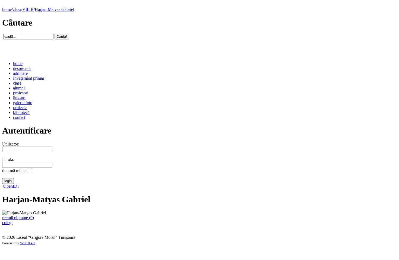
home (7, 9)
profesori (20, 93)
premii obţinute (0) (18, 217)
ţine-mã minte (14, 170)
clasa (17, 9)
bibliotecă (21, 112)
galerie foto (22, 102)
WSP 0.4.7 (27, 243)
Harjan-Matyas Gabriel (54, 9)
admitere (20, 73)
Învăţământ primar (28, 78)
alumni (19, 88)
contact (19, 117)
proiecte (20, 107)
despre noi (22, 68)
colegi (7, 222)
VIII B (28, 9)
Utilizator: (10, 144)
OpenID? (10, 186)
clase (17, 83)
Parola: (8, 159)
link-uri (19, 97)
